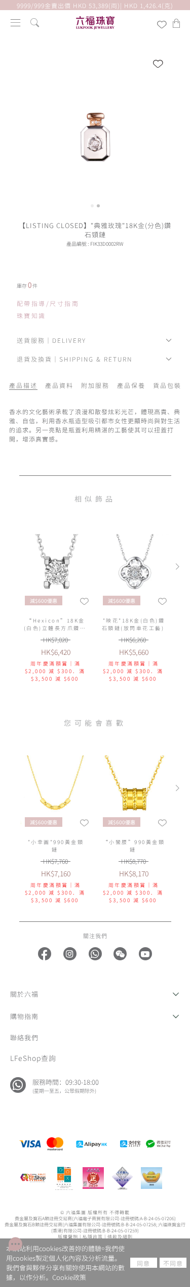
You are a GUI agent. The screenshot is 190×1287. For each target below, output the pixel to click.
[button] (95, 994)
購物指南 (24, 1016)
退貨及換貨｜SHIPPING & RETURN (74, 358)
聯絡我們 (24, 1037)
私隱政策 (93, 1236)
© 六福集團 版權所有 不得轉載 (95, 1212)
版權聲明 (68, 1236)
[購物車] (176, 23)
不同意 (173, 1263)
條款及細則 (120, 1236)
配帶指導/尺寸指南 (48, 303)
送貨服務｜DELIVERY (51, 340)
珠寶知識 (31, 316)
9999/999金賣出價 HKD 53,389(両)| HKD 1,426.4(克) (95, 5)
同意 (143, 1263)
